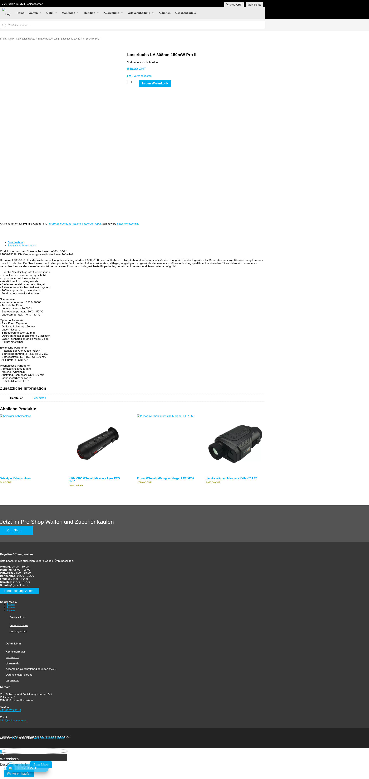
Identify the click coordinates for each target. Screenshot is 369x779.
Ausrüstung (111, 12)
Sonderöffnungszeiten (18, 590)
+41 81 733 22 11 (10, 710)
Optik (49, 12)
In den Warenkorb (155, 83)
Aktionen (165, 12)
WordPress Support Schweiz (49, 738)
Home (20, 12)
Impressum (12, 680)
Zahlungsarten (18, 631)
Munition (89, 12)
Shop (3, 38)
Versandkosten (19, 625)
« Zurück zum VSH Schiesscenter (22, 3)
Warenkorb (12, 657)
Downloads (12, 663)
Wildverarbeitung (139, 12)
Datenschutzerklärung (19, 674)
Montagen (68, 12)
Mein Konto (254, 4)
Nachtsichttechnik (128, 223)
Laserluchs (39, 397)
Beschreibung (16, 242)
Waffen (33, 12)
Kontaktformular (15, 651)
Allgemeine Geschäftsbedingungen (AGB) (31, 668)
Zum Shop (14, 530)
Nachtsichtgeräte (25, 38)
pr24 (14, 738)
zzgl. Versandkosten (139, 75)
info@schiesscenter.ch (13, 720)
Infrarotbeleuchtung (48, 38)
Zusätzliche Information (22, 245)
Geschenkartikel (186, 12)
